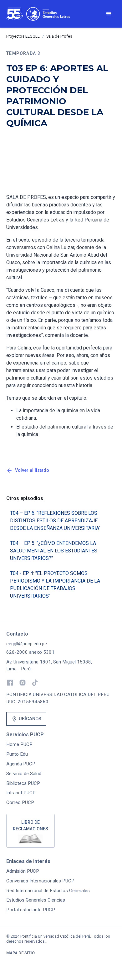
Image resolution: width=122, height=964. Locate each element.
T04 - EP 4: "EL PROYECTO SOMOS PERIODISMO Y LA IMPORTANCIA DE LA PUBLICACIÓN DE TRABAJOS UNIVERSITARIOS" (55, 584)
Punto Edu (17, 754)
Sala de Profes (59, 36)
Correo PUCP (20, 802)
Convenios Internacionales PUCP (40, 881)
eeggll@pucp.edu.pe (26, 644)
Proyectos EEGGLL (23, 36)
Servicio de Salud (23, 773)
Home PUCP (19, 744)
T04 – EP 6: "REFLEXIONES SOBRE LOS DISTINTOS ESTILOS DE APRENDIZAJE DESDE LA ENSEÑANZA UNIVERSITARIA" (55, 520)
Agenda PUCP (20, 764)
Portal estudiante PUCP (30, 910)
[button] (108, 13)
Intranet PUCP (21, 793)
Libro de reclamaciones (30, 825)
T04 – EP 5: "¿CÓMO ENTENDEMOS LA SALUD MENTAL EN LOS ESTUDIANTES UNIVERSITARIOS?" (53, 550)
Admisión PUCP (22, 871)
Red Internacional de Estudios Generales (48, 890)
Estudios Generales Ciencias (35, 900)
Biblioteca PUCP (23, 783)
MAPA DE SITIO (20, 953)
